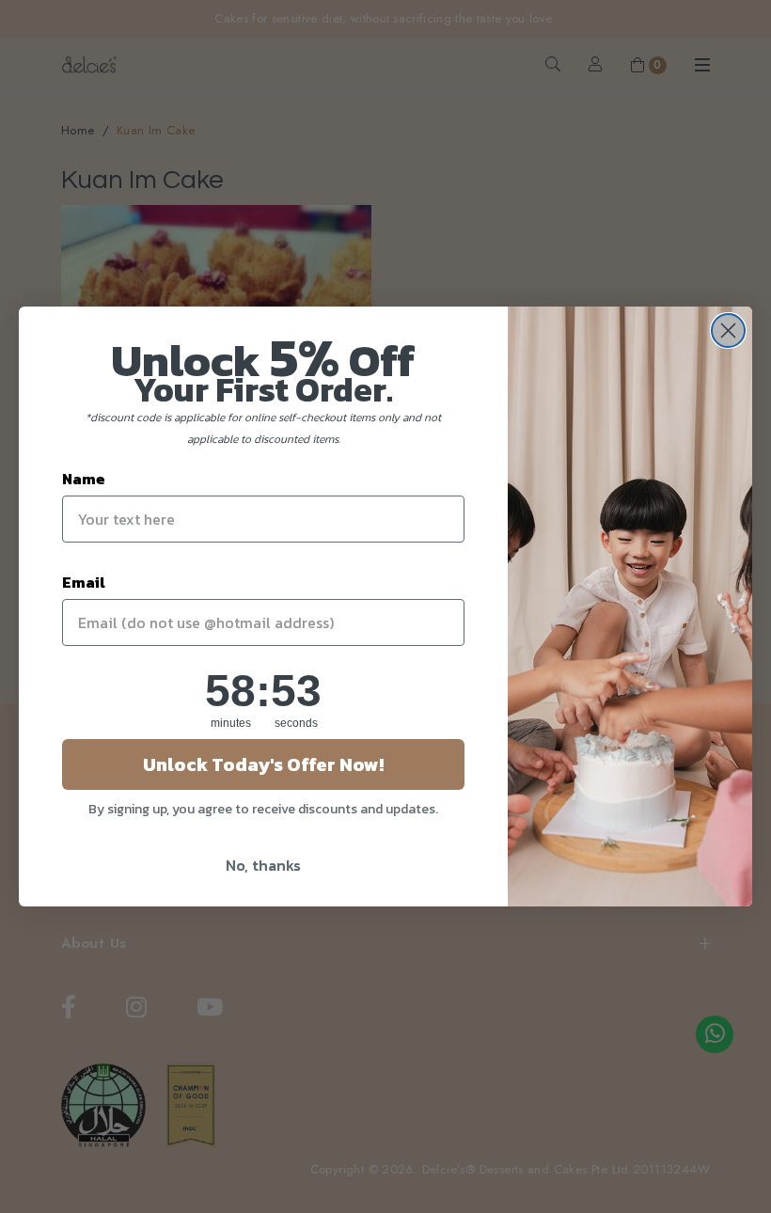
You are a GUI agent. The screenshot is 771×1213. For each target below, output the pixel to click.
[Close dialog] (728, 330)
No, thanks (263, 865)
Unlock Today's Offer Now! (263, 764)
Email (83, 582)
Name (83, 478)
